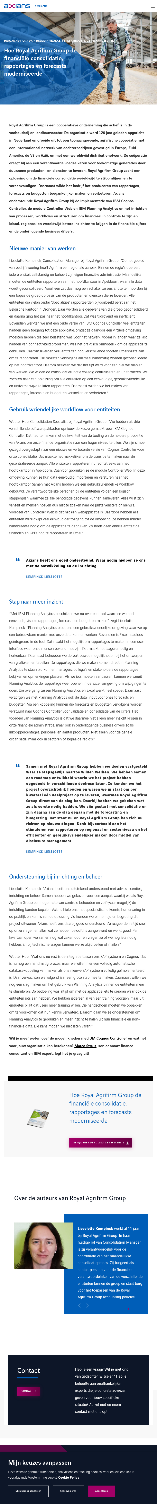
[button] (79, 1305)
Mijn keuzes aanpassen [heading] (39, 1463)
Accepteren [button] (101, 1491)
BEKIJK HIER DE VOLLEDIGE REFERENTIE (98, 1142)
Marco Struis (85, 1046)
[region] (81, 1264)
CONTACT (27, 1391)
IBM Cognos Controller (107, 1038)
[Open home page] (17, 6)
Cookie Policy (68, 1477)
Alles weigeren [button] (68, 1491)
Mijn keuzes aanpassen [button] (28, 1491)
